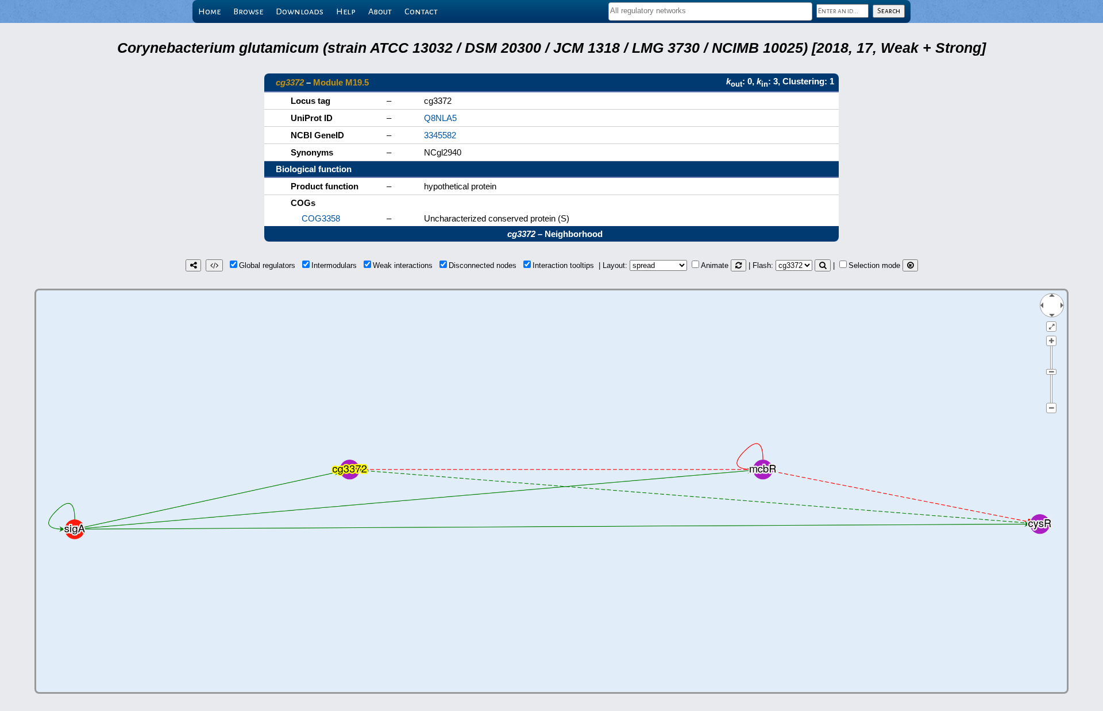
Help (346, 11)
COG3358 (321, 218)
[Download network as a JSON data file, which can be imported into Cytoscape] (214, 265)
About (380, 11)
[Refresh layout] (738, 265)
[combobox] (710, 11)
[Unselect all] (910, 265)
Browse (248, 11)
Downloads (299, 11)
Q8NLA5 (440, 118)
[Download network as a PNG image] (193, 265)
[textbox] (710, 10)
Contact (421, 11)
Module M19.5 (341, 82)
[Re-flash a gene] (823, 265)
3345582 (440, 135)
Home (209, 11)
